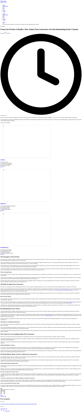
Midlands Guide (3, 2)
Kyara (1, 395)
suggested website (71, 301)
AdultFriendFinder (48, 315)
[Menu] (0, 3)
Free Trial (2, 166)
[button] (3, 396)
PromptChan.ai (4, 247)
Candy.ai (2, 159)
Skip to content (3, 0)
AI (4, 26)
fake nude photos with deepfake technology (64, 289)
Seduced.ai (3, 203)
